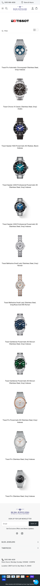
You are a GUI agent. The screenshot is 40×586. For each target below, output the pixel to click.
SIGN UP (34, 523)
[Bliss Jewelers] (20, 8)
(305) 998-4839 (9, 559)
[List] (37, 30)
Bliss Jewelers (9, 584)
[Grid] (34, 30)
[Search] (6, 8)
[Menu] (2, 8)
